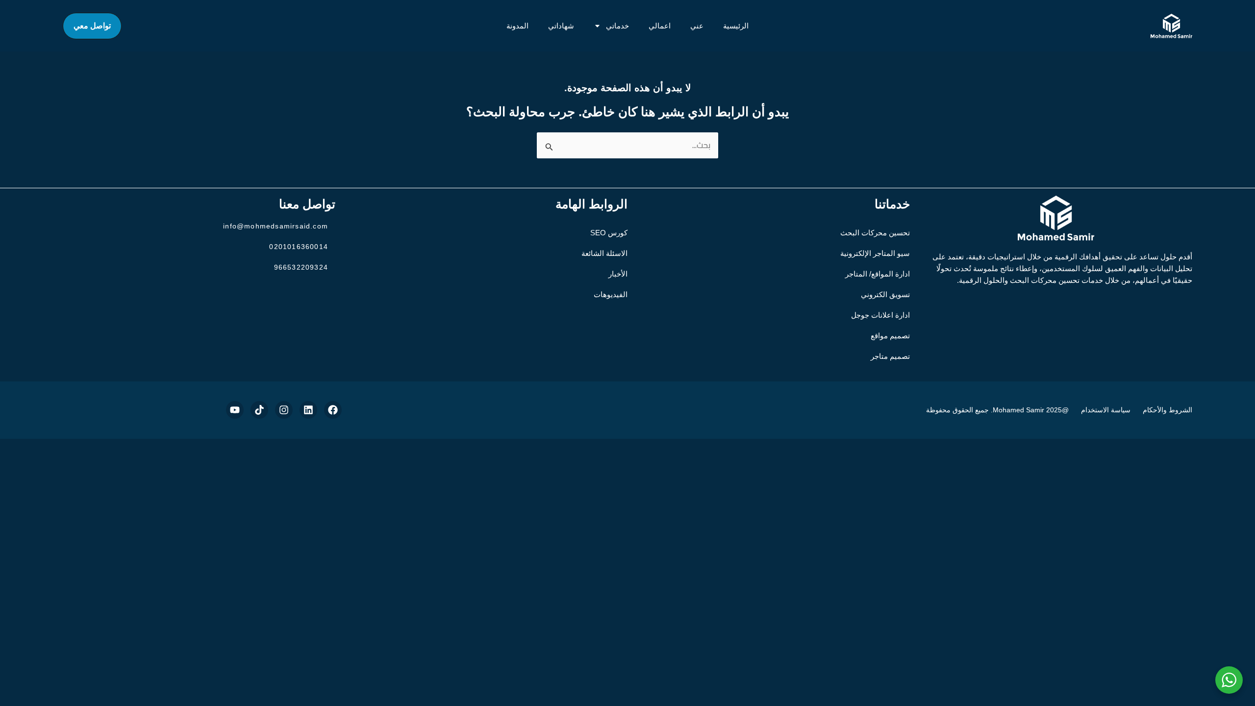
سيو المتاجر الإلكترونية (875, 253)
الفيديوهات (611, 294)
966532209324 (301, 267)
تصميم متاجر (890, 356)
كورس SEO (609, 232)
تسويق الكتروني (885, 294)
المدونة (517, 26)
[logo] (1171, 26)
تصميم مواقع (890, 335)
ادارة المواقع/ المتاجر (877, 274)
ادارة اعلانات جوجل (880, 315)
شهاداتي (561, 26)
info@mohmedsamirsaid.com (275, 226)
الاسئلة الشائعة (604, 253)
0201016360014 (298, 247)
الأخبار (618, 274)
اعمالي (660, 26)
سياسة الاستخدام (1105, 410)
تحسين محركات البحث (875, 232)
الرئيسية (736, 26)
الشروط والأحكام (1167, 410)
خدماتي (617, 26)
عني (696, 26)
